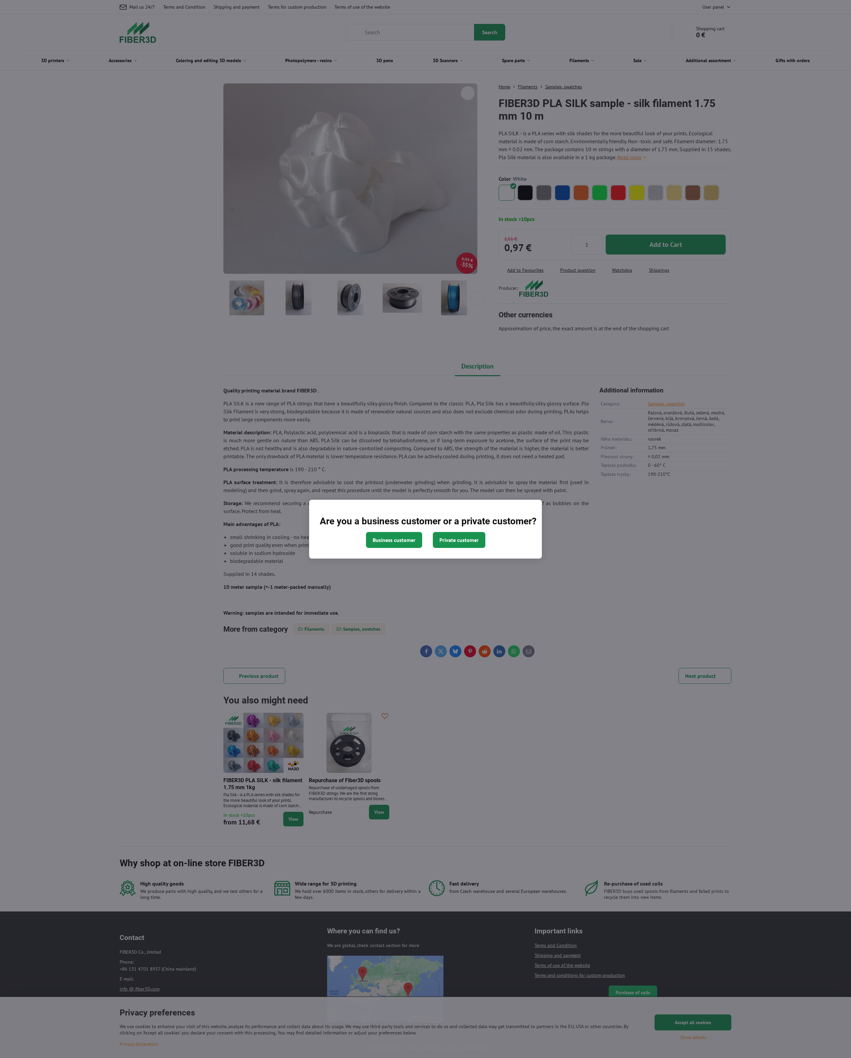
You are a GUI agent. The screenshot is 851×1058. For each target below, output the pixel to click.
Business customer (394, 540)
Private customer (459, 540)
